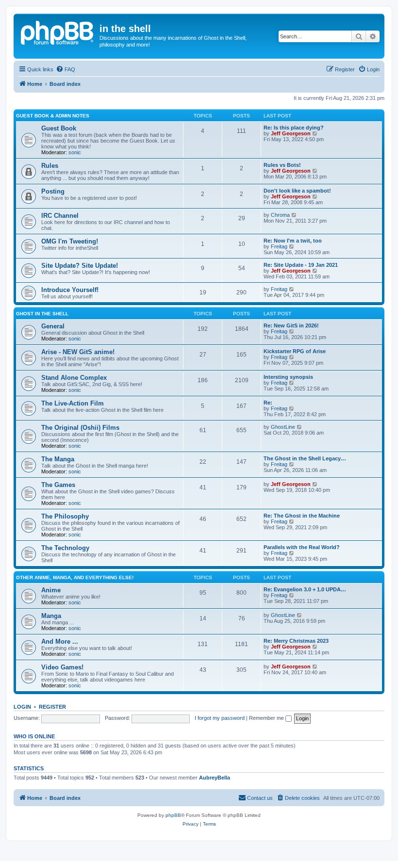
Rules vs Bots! (282, 165)
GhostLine (283, 427)
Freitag (279, 246)
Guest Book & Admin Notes (52, 115)
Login (22, 707)
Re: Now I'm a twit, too (293, 241)
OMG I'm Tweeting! (69, 241)
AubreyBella (214, 777)
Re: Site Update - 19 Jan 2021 (301, 265)
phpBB (173, 815)
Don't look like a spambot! (297, 191)
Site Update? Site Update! (79, 265)
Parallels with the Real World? (302, 547)
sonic (74, 152)
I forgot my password (220, 718)
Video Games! (62, 667)
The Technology (65, 548)
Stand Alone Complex (74, 377)
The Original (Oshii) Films (80, 427)
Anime (51, 590)
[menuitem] (65, 69)
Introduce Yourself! (70, 289)
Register (52, 707)
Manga (51, 615)
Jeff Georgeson (291, 133)
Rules (49, 165)
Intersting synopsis (288, 377)
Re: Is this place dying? (294, 127)
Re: (268, 403)
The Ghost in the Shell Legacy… (305, 458)
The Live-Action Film (72, 403)
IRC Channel (60, 215)
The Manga (57, 459)
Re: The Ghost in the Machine (302, 516)
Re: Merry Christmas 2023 (296, 641)
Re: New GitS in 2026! (291, 325)
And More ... (59, 641)
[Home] (58, 31)
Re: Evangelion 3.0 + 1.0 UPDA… (305, 589)
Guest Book (58, 128)
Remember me (267, 718)
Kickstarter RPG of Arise (295, 351)
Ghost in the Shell (42, 313)
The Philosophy (65, 516)
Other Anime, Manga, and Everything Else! (74, 577)
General (53, 326)
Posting (53, 191)
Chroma (280, 215)
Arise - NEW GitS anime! (78, 352)
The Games (58, 484)
